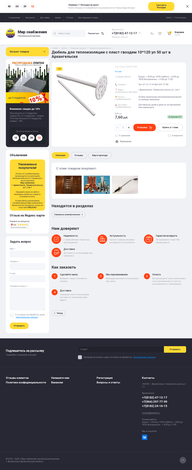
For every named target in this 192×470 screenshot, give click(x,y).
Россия (118, 71)
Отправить (19, 326)
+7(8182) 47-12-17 (124, 33)
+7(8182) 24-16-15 (154, 406)
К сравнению (124, 136)
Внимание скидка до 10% (25, 108)
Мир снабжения (32, 32)
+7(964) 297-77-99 (154, 401)
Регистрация (180, 17)
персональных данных (144, 357)
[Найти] (55, 33)
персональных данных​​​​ (27, 317)
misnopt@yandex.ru (151, 413)
